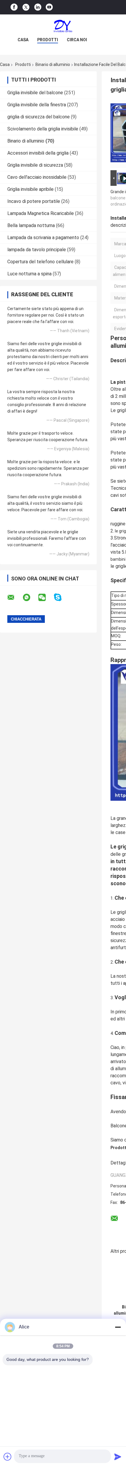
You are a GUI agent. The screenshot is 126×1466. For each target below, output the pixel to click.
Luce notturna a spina (29, 274)
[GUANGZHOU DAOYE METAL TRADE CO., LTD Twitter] (26, 7)
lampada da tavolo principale (36, 249)
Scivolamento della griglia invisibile (42, 129)
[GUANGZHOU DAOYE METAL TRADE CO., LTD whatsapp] (30, 597)
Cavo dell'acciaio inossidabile (37, 177)
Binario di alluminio (52, 64)
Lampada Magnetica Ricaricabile (40, 213)
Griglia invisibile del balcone (35, 92)
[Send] (117, 1456)
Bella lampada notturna (31, 225)
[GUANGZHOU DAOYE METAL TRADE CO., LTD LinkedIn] (38, 7)
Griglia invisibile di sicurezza (35, 165)
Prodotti (47, 39)
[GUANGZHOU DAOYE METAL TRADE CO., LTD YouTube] (49, 7)
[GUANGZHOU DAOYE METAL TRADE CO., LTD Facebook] (14, 7)
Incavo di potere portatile (33, 201)
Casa (23, 39)
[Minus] (117, 1327)
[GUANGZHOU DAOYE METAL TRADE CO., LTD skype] (61, 597)
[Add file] (8, 1456)
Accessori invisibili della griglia (38, 153)
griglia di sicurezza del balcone (38, 117)
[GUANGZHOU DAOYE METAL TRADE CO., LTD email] (14, 597)
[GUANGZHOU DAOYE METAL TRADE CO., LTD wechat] (45, 597)
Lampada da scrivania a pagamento (43, 237)
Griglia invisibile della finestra (36, 104)
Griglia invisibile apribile (30, 189)
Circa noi (77, 39)
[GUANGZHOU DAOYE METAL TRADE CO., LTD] (63, 26)
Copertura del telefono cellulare (40, 261)
